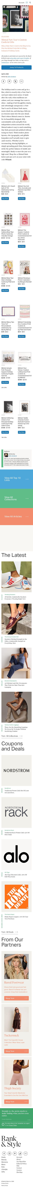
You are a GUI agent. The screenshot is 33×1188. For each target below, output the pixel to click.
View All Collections (10, 498)
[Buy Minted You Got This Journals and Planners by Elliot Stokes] (25, 175)
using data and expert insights (19, 58)
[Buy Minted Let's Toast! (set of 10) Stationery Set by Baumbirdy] (8, 175)
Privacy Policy (13, 1125)
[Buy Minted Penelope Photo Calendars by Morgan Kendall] (25, 267)
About (19, 1159)
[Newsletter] (27, 2)
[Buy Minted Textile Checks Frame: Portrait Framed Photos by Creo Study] (25, 407)
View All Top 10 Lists (12, 479)
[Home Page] (9, 2)
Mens (3, 1164)
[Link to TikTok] (20, 1155)
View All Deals (7, 932)
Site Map (19, 1172)
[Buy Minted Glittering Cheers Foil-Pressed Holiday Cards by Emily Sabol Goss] (8, 407)
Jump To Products (16, 67)
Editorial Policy (21, 1163)
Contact (19, 1168)
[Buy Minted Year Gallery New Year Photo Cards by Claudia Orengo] (8, 220)
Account (21, 2)
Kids (3, 1167)
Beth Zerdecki (12, 76)
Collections (5, 36)
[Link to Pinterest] (15, 1155)
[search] (30, 3)
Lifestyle (4, 1169)
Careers (19, 1170)
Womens (4, 1162)
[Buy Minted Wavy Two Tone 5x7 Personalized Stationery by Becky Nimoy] (8, 311)
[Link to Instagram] (9, 1155)
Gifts (3, 1172)
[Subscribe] (28, 1119)
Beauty (3, 1160)
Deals (3, 1157)
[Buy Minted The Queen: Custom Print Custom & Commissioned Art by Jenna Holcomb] (25, 220)
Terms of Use (4, 1185)
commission (5, 62)
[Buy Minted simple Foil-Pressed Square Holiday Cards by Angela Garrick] (8, 357)
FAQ (18, 1166)
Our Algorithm (21, 1161)
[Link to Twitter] (26, 1155)
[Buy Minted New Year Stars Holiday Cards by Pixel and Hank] (8, 267)
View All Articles (13, 516)
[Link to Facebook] (4, 1155)
